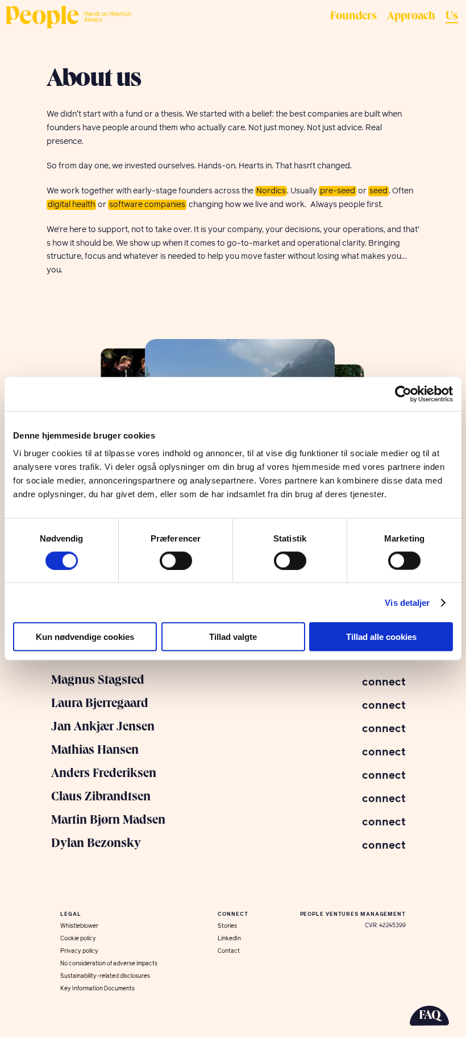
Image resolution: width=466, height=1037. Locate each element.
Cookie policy (78, 938)
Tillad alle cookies (381, 637)
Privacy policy (79, 951)
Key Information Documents (97, 988)
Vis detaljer (407, 602)
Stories (227, 926)
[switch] (176, 560)
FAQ (429, 1016)
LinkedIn (229, 938)
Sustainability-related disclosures (105, 976)
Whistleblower (79, 926)
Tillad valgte (233, 637)
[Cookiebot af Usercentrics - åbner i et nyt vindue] (403, 393)
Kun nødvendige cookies (85, 637)
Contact (229, 951)
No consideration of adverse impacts (108, 963)
